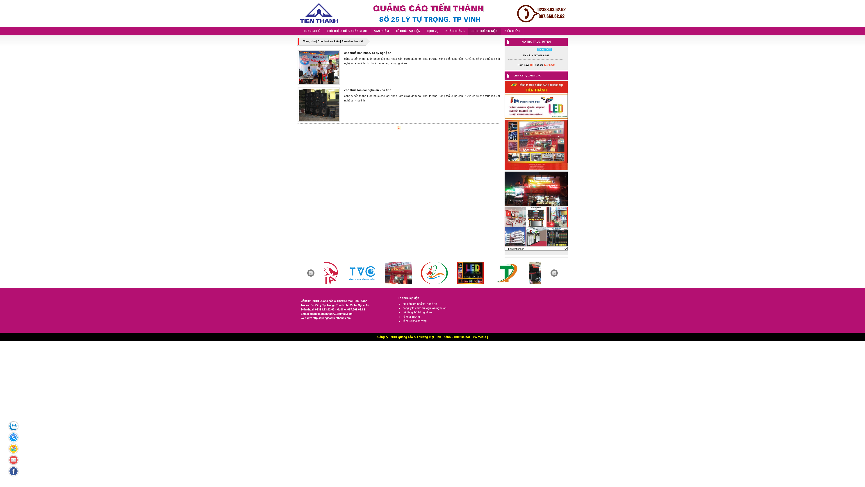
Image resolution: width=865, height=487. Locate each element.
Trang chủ (309, 41)
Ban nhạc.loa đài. (352, 41)
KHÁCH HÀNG (455, 31)
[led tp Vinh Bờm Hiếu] (536, 205)
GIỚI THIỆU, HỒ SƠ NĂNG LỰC (347, 31)
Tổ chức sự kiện (408, 298)
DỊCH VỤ (433, 31)
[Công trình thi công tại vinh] (536, 170)
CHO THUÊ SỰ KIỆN (484, 31)
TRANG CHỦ (312, 31)
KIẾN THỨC (512, 31)
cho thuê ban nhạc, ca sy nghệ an (367, 53)
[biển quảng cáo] (536, 246)
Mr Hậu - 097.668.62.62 (536, 55)
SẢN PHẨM (381, 31)
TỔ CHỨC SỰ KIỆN (408, 31)
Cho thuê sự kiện (328, 41)
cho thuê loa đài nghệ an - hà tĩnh (367, 90)
